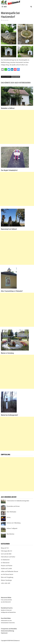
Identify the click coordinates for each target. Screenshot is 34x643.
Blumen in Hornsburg (7, 353)
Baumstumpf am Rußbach (9, 229)
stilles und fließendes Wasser (9, 571)
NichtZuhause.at (15, 640)
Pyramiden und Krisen (13, 506)
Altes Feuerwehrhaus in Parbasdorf (12, 291)
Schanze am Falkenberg (13, 523)
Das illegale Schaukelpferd (9, 170)
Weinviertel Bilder (6, 597)
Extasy (9, 517)
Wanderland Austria (6, 608)
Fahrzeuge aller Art (6, 551)
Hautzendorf (16, 76)
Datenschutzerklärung (7, 631)
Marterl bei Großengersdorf (9, 415)
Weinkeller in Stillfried (7, 108)
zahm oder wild (5, 583)
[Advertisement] (17, 127)
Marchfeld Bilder (6, 618)
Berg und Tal (4, 548)
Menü (5, 6)
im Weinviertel (5, 563)
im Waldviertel (5, 560)
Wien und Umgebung (7, 577)
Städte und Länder (6, 568)
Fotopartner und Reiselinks (9, 629)
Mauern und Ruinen (6, 565)
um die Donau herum (7, 574)
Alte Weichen (10, 534)
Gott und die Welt (6, 554)
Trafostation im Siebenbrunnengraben (18, 501)
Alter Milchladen (11, 512)
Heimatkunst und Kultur (8, 557)
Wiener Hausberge (6, 580)
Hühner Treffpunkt (12, 528)
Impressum (4, 633)
